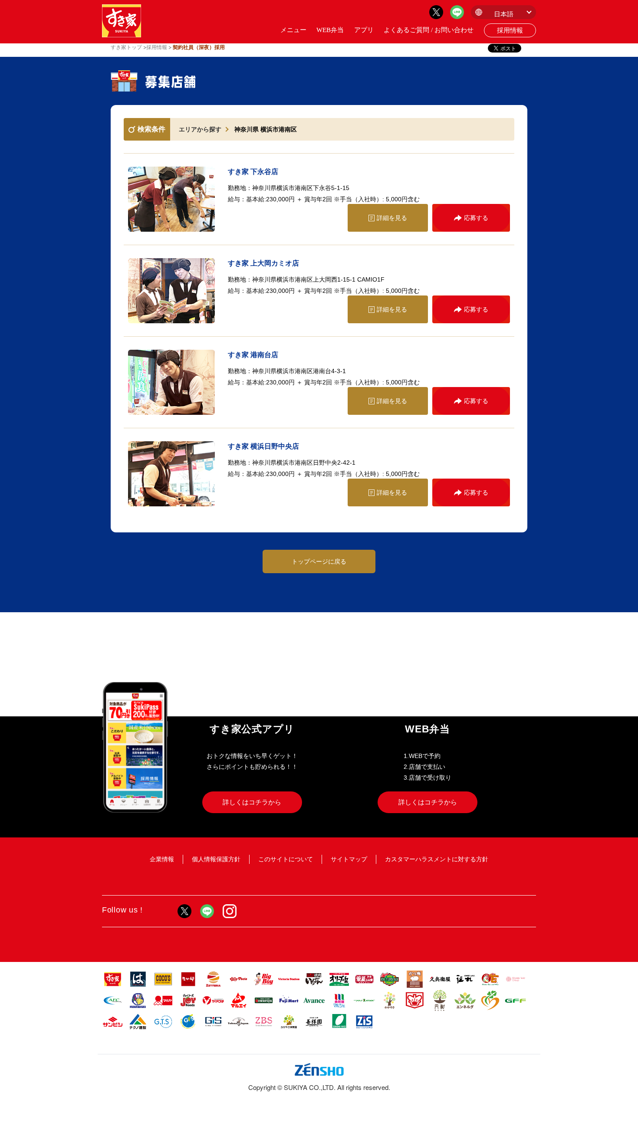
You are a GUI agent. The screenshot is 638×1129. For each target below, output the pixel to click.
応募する (476, 217)
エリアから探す (200, 129)
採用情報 (510, 30)
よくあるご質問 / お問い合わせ (429, 29)
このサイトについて (285, 859)
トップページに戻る (319, 561)
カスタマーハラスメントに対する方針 (436, 859)
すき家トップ (126, 47)
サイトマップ (349, 859)
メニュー (293, 29)
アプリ (364, 29)
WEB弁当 (330, 29)
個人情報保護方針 (216, 859)
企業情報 (162, 859)
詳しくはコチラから (252, 802)
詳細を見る (392, 217)
